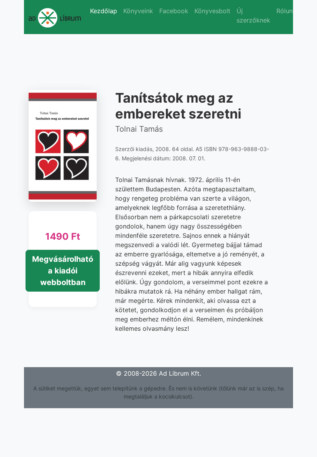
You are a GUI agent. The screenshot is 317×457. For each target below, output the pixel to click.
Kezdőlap (103, 11)
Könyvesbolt (212, 11)
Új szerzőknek (253, 15)
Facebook (173, 11)
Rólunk (286, 11)
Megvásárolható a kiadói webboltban (62, 270)
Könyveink (138, 11)
